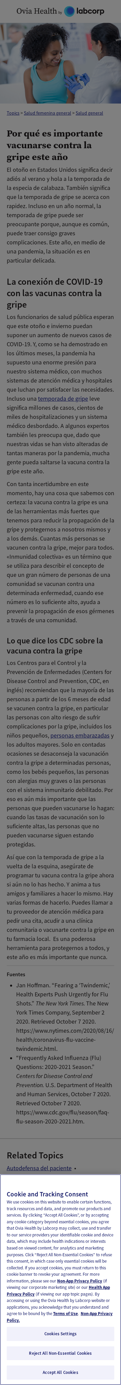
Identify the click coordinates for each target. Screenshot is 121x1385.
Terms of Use (65, 1313)
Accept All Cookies (60, 1372)
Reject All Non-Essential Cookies (60, 1353)
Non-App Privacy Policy (79, 1281)
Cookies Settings (60, 1334)
